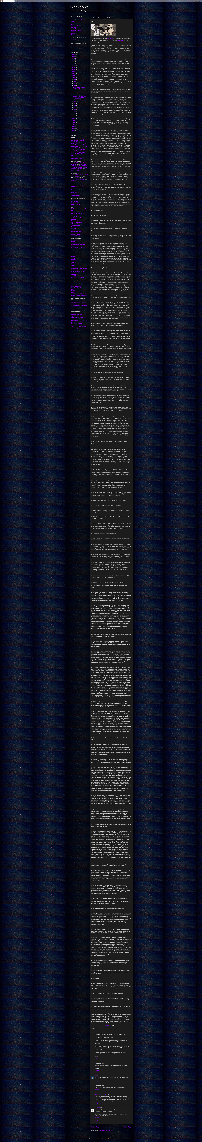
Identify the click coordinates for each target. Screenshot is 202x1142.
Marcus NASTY (75, 153)
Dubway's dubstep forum (77, 258)
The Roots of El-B (75, 204)
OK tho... (75, 94)
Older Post (127, 1127)
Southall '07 (80, 167)
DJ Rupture (74, 223)
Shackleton (74, 146)
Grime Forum (74, 261)
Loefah (77, 143)
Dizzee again (82, 139)
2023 (73, 56)
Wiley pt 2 (76, 140)
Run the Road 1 (75, 201)
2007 (73, 124)
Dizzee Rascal (74, 139)
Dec (75, 79)
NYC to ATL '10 (80, 162)
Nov (75, 81)
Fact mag (73, 262)
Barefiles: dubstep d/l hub (78, 284)
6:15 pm (97, 1058)
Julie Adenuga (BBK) (76, 231)
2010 (73, 118)
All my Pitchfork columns (77, 158)
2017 (73, 65)
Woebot (73, 241)
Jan (75, 115)
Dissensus (73, 264)
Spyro (72, 150)
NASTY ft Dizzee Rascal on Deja (79, 325)
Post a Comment (97, 1120)
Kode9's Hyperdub (76, 243)
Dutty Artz (73, 228)
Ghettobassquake (75, 225)
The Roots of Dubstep (77, 203)
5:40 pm (97, 1080)
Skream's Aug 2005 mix (77, 328)
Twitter (72, 24)
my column (110, 38)
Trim (82, 146)
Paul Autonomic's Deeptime (78, 217)
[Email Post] (113, 1025)
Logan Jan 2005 (75, 316)
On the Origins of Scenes (77, 174)
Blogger (110, 1138)
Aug (75, 101)
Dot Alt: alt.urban (75, 211)
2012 (73, 75)
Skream (82, 140)
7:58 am (97, 1089)
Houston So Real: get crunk (78, 222)
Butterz (72, 232)
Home (111, 1127)
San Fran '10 (80, 165)
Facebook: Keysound (76, 30)
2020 (73, 61)
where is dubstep (79, 179)
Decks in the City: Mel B (77, 213)
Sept (75, 85)
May (75, 107)
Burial (72, 141)
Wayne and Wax (75, 220)
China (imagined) (75, 170)
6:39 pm (97, 1070)
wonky (72, 179)
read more (77, 45)
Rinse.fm (73, 39)
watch (83, 45)
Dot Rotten (82, 152)
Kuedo (81, 147)
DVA (77, 152)
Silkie (75, 150)
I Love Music (74, 265)
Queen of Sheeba (75, 235)
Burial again (77, 141)
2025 (73, 54)
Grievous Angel (75, 149)
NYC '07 (75, 167)
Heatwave (73, 214)
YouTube (73, 31)
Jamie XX (81, 144)
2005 (73, 128)
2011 (73, 77)
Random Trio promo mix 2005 (78, 326)
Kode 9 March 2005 (76, 319)
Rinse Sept (76, 92)
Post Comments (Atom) (105, 1130)
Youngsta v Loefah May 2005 (78, 317)
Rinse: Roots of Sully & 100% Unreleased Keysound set (79, 97)
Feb (75, 113)
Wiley (72, 140)
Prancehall (73, 219)
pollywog (97, 1107)
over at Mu (120, 40)
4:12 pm (97, 1103)
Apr (75, 109)
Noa (96, 1075)
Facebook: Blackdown (77, 28)
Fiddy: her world (75, 240)
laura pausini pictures (101, 1094)
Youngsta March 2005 (76, 314)
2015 (73, 69)
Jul (75, 103)
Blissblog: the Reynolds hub (78, 208)
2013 (73, 73)
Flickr (72, 34)
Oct (75, 83)
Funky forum (74, 259)
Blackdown (79, 7)
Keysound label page (76, 25)
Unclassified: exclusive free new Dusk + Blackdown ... (79, 88)
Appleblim (82, 149)
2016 (73, 67)
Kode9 (79, 146)
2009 (73, 120)
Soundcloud (74, 27)
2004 (73, 130)
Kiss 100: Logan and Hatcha (78, 293)
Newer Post (95, 1127)
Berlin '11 (73, 162)
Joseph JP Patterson (76, 234)
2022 (73, 58)
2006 (73, 126)
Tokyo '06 (80, 168)
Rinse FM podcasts (76, 286)
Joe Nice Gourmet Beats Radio (79, 295)
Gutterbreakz (74, 216)
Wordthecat (74, 226)
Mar (75, 111)
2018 (73, 63)
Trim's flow (73, 180)
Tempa (72, 267)
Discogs (73, 33)
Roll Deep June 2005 (76, 323)
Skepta (77, 147)
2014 (73, 71)
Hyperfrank (74, 229)
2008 (73, 122)
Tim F (72, 210)
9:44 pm (97, 1117)
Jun (75, 105)
